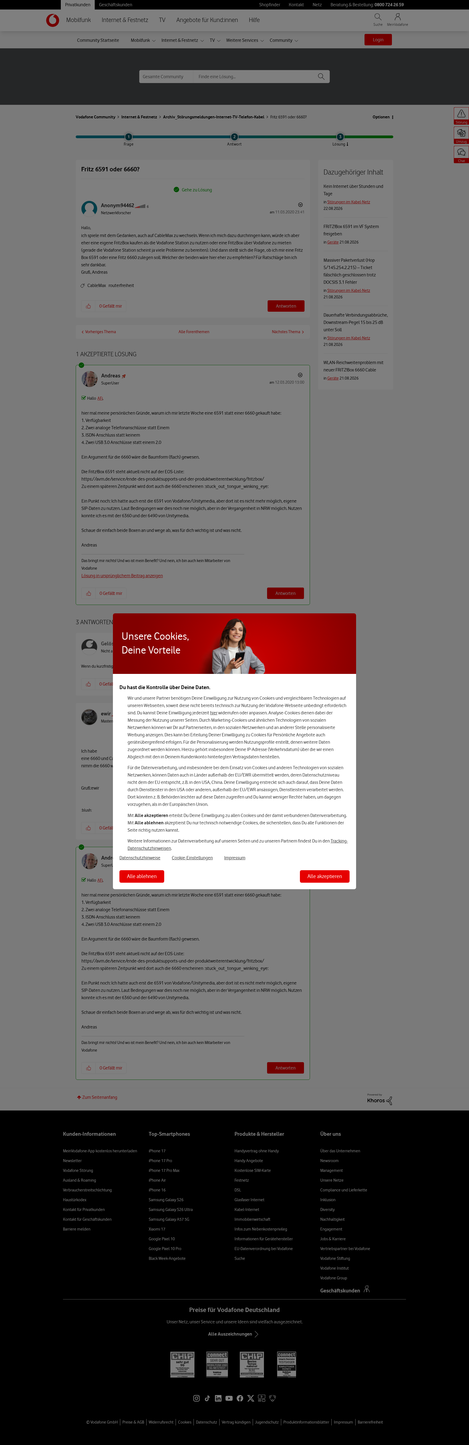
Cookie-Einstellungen (192, 857)
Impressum (234, 857)
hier (213, 712)
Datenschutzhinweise (139, 857)
